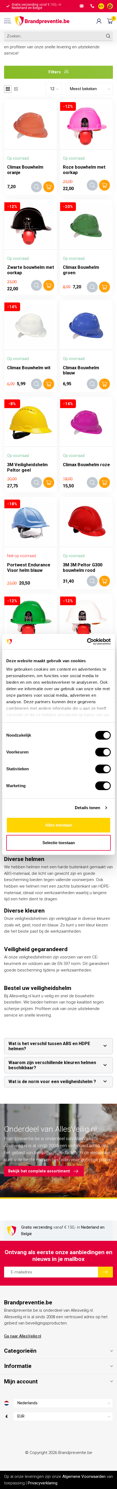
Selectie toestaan (58, 842)
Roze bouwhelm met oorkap (84, 170)
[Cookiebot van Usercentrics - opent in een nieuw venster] (87, 641)
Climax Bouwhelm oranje (25, 170)
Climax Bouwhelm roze (86, 464)
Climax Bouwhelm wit (29, 367)
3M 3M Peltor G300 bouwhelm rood (82, 567)
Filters (55, 72)
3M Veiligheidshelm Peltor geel (27, 467)
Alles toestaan (58, 825)
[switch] (103, 752)
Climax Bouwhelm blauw (81, 370)
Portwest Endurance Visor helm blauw (28, 567)
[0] (110, 20)
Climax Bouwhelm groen (81, 270)
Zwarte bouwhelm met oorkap (30, 270)
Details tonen (87, 807)
